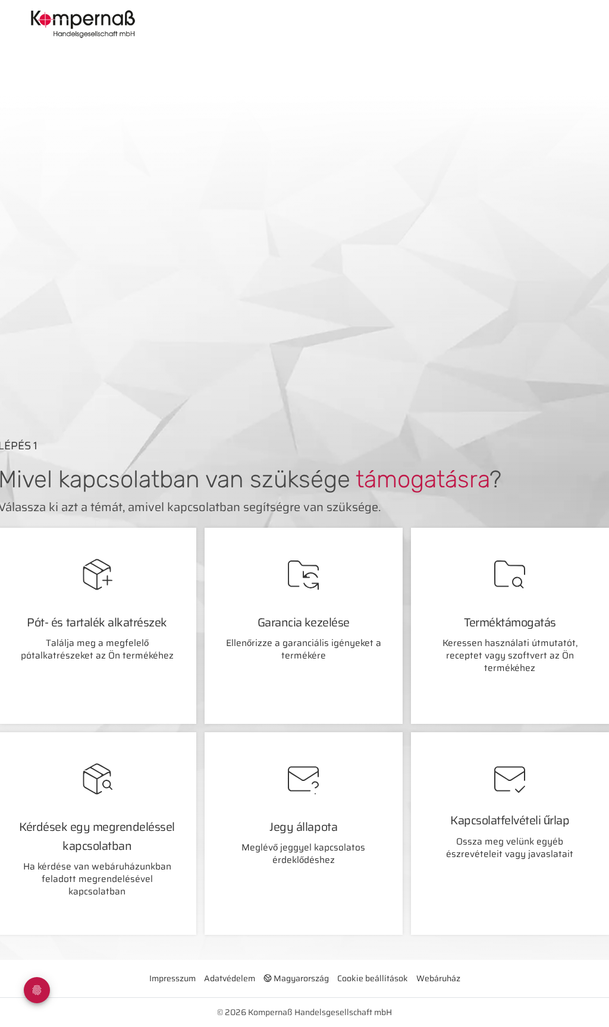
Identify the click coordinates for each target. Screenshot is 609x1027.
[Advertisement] (319, 325)
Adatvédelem (229, 978)
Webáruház (438, 978)
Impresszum (172, 978)
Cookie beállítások (372, 978)
